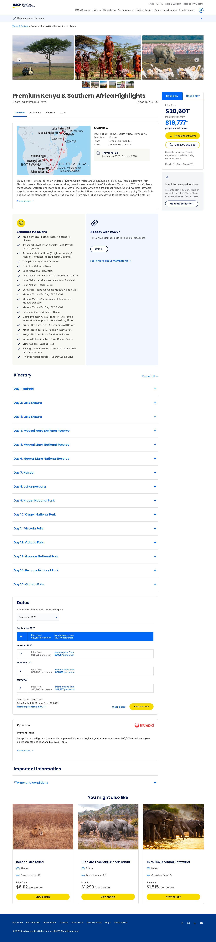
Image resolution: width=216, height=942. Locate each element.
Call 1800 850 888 (184, 145)
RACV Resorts (82, 10)
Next (196, 60)
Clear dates (118, 706)
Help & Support (173, 4)
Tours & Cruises (20, 26)
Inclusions (35, 112)
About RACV (77, 923)
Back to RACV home (194, 4)
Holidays (96, 10)
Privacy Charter (94, 923)
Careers (64, 923)
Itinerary (50, 112)
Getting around (126, 10)
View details (43, 896)
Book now (172, 96)
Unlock (99, 249)
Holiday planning (144, 10)
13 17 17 (159, 4)
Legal (107, 923)
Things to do (109, 10)
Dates (63, 112)
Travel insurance (187, 10)
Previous (19, 60)
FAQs (151, 4)
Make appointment (181, 203)
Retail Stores (50, 923)
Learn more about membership (109, 261)
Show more (23, 201)
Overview (20, 112)
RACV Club (17, 923)
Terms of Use (120, 923)
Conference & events (166, 10)
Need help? (193, 96)
